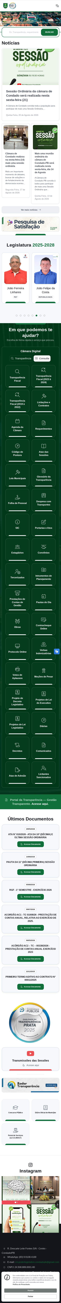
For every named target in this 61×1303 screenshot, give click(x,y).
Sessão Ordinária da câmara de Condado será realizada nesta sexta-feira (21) (29, 96)
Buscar (49, 32)
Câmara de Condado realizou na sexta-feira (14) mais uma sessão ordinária (15, 159)
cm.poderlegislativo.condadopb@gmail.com (37, 1262)
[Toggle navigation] (57, 5)
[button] (16, 315)
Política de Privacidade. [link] (21, 1284)
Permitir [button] (30, 1290)
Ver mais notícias (29, 210)
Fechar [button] (30, 1296)
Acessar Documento (32, 844)
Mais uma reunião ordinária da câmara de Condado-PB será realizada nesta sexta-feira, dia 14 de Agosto (44, 163)
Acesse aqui (39, 803)
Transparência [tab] (23, 358)
